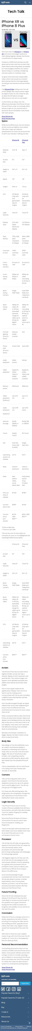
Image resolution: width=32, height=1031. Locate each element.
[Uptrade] (5, 2)
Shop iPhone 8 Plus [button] (8, 119)
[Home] (5, 976)
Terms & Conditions (6, 1026)
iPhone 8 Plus (9, 89)
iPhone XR (15, 140)
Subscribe (25, 983)
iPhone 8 (18, 52)
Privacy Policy (19, 1026)
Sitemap (29, 1026)
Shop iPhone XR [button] (7, 116)
